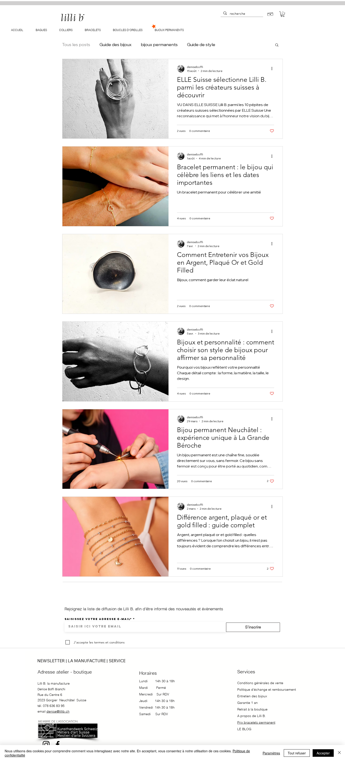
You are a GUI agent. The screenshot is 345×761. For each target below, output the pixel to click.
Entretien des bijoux (252, 696)
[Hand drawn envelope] (270, 14)
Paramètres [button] (271, 753)
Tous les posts (76, 44)
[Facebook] (57, 744)
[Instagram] (46, 744)
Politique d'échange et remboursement (266, 689)
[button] (282, 14)
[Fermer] (339, 753)
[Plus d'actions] (273, 68)
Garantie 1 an (248, 703)
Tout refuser (297, 753)
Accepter (323, 753)
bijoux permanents (159, 44)
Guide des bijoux (115, 44)
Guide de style (201, 44)
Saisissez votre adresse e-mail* (98, 619)
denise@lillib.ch (57, 711)
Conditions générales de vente (260, 683)
